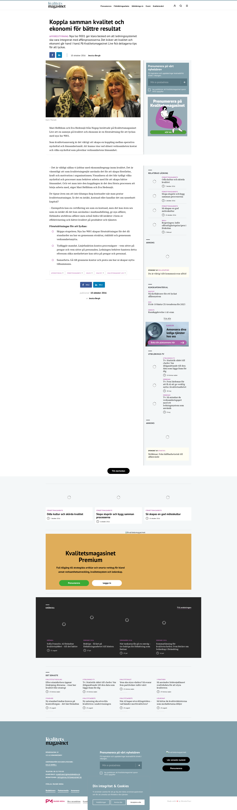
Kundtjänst (87, 801)
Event (148, 6)
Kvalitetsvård (158, 6)
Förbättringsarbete (121, 6)
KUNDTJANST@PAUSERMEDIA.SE (68, 774)
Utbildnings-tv (137, 6)
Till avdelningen (184, 607)
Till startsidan (118, 470)
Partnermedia (63, 790)
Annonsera (75, 790)
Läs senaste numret (176, 759)
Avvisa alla (118, 802)
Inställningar (101, 802)
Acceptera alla (135, 802)
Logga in (107, 583)
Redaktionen (50, 790)
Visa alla (167, 318)
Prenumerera (106, 6)
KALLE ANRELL (51, 765)
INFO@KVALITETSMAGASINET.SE (69, 777)
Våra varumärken (73, 801)
